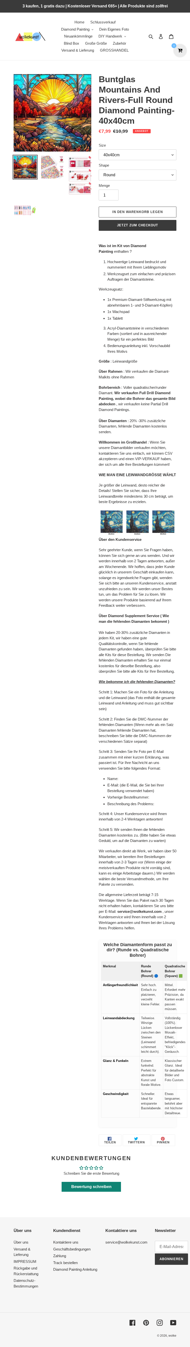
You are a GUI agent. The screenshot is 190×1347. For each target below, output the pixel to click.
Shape (104, 165)
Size (102, 145)
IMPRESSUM (25, 1261)
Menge (104, 185)
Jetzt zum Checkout (137, 225)
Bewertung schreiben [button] (91, 1187)
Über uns (21, 1242)
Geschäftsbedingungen (72, 1249)
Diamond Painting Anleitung (75, 1269)
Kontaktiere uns (65, 1242)
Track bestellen (65, 1263)
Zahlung (59, 1256)
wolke (172, 1335)
